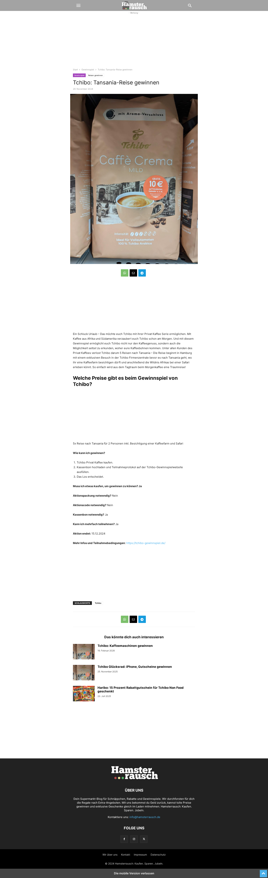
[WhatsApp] (124, 273)
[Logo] (134, 779)
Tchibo (98, 603)
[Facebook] (124, 839)
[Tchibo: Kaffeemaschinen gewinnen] (84, 652)
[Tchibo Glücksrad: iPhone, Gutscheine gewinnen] (84, 673)
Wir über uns (109, 854)
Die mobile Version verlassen (134, 873)
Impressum (140, 854)
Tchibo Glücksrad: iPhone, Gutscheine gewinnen (135, 667)
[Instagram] (134, 839)
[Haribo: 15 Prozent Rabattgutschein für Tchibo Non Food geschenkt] (84, 694)
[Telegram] (142, 273)
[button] (78, 5)
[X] (143, 839)
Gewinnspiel (87, 69)
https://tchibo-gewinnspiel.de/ (145, 543)
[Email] (133, 273)
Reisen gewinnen (95, 75)
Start (75, 69)
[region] (134, 43)
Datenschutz (158, 854)
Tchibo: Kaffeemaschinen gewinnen (125, 646)
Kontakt (125, 854)
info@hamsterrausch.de (144, 817)
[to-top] (263, 872)
